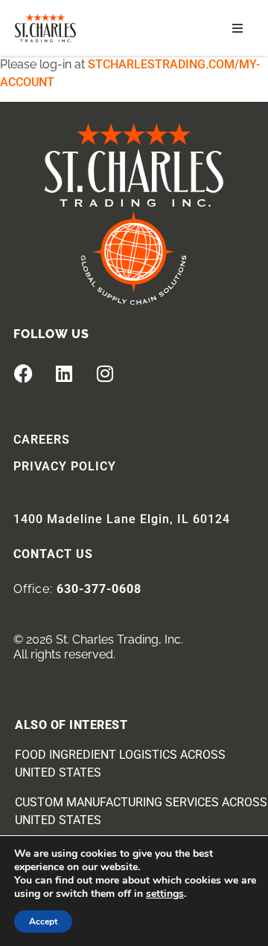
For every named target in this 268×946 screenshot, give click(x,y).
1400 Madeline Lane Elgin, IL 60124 (121, 519)
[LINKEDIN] (64, 373)
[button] (237, 28)
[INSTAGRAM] (105, 373)
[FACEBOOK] (23, 373)
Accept (43, 921)
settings (165, 894)
